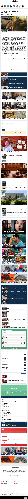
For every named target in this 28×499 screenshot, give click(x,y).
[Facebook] (8, 475)
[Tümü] (25, 422)
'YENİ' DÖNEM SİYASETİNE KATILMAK (11, 425)
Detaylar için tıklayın (14, 348)
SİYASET (15, 3)
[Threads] (16, 475)
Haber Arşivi (16, 483)
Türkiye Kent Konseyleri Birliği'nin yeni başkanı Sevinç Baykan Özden (16, 320)
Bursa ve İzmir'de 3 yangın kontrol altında (19, 118)
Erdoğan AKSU (8, 424)
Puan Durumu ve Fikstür (5, 481)
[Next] (18, 475)
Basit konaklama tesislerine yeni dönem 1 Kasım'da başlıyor (16, 327)
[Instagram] (12, 475)
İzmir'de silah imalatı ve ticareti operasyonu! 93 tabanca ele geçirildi (16, 316)
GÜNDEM (2, 3)
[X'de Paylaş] (3, 31)
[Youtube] (15, 475)
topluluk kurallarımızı (8, 132)
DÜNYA (5, 3)
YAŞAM (8, 3)
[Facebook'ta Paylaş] (2, 31)
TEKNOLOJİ (22, 3)
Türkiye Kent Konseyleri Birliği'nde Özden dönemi (14, 323)
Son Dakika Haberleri (4, 483)
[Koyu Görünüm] (25, 1)
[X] (10, 475)
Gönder (3, 129)
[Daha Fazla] (6, 31)
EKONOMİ (26, 3)
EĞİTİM (19, 3)
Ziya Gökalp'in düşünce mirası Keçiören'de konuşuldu (15, 309)
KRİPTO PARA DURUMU (4, 494)
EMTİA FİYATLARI (10, 494)
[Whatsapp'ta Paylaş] (5, 31)
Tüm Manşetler (17, 481)
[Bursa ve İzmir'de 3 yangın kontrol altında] (20, 114)
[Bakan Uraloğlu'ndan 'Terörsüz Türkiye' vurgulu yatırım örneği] (8, 114)
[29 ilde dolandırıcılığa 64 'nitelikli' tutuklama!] (14, 23)
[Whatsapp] (19, 475)
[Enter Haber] (13, 1)
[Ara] (26, 1)
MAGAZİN (11, 3)
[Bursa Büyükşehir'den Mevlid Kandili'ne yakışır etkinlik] (8, 95)
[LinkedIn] (14, 475)
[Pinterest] (11, 475)
